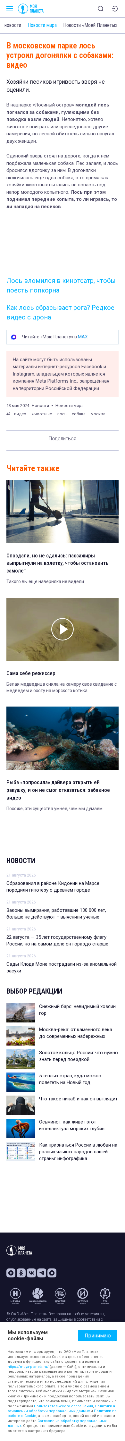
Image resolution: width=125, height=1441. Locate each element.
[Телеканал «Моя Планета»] (31, 9)
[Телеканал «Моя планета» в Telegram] (41, 1272)
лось (62, 414)
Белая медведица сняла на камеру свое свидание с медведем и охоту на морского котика (61, 687)
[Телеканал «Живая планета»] (38, 1296)
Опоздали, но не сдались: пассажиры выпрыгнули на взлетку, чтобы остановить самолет (57, 563)
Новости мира (42, 25)
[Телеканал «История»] (83, 1296)
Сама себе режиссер (30, 673)
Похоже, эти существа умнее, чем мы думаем (54, 808)
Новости (20, 861)
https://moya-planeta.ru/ (28, 1367)
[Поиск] (101, 8)
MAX (83, 336)
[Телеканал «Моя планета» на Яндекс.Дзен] (10, 1272)
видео (20, 414)
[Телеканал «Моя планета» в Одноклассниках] (21, 1272)
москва (98, 414)
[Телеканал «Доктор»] (60, 1296)
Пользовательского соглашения (63, 1406)
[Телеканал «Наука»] (15, 1296)
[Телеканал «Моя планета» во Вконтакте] (31, 1272)
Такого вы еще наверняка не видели (45, 581)
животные (41, 414)
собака (79, 414)
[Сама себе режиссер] (62, 629)
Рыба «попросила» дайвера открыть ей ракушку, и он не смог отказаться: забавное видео (58, 790)
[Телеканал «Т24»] (105, 1296)
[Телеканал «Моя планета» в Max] (51, 1272)
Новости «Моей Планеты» (90, 25)
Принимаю (98, 1336)
